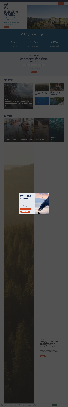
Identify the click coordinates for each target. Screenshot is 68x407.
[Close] (48, 193)
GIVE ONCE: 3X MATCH (25, 211)
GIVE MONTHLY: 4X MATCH (25, 208)
